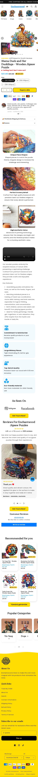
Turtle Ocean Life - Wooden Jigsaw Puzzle (9, 592)
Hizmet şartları (20, 774)
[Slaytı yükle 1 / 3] (16, 54)
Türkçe (28, 757)
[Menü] (2, 7)
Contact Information (8, 700)
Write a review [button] (19, 525)
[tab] (18, 114)
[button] (28, 6)
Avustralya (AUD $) (12, 757)
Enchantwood (15, 771)
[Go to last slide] (14, 503)
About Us (4, 692)
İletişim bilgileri (30, 774)
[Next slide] (23, 503)
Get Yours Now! (19, 416)
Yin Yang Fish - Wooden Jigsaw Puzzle (9, 561)
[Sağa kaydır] (35, 38)
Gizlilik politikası (9, 774)
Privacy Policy (6, 711)
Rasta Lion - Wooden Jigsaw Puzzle (27, 592)
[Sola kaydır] (2, 38)
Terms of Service (7, 715)
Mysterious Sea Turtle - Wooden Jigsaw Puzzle (28, 561)
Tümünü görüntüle (19, 604)
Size (2, 77)
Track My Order (6, 689)
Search (3, 696)
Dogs (23, 636)
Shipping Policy (6, 703)
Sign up (19, 738)
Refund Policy (6, 707)
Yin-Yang (8, 636)
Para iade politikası (26, 771)
